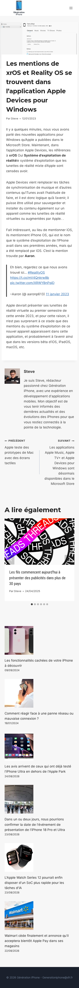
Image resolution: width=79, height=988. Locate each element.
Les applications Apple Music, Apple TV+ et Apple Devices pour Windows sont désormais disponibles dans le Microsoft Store (59, 462)
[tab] (32, 604)
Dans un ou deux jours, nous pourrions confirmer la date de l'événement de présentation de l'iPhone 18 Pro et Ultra (35, 824)
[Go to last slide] (11, 560)
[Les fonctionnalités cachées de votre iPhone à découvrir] (39, 640)
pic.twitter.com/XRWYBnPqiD (32, 283)
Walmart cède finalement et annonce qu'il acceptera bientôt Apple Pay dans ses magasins (37, 941)
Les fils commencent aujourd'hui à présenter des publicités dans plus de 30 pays (37, 578)
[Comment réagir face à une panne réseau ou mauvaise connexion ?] (39, 693)
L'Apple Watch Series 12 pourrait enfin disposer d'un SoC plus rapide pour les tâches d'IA (34, 883)
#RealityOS (36, 272)
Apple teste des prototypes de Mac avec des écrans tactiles (19, 452)
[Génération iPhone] (19, 8)
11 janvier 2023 (57, 294)
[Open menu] (70, 8)
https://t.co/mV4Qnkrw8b (29, 278)
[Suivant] (68, 560)
